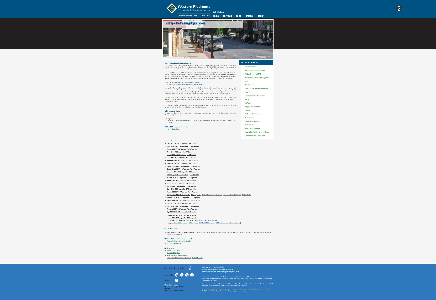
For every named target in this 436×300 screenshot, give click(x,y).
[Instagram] (192, 275)
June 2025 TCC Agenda (176, 186)
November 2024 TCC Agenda (178, 166)
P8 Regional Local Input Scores (228, 223)
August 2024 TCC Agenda (177, 160)
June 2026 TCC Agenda (177, 218)
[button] (399, 8)
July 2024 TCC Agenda (176, 157)
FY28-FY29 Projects (206, 223)
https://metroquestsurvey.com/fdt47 (188, 82)
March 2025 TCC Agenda (176, 178)
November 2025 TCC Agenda (178, 197)
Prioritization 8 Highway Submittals (237, 195)
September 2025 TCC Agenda (178, 195)
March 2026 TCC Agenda (176, 209)
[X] (187, 275)
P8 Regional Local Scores (207, 220)
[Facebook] (181, 275)
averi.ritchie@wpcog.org (175, 234)
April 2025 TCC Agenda (176, 180)
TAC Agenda (191, 157)
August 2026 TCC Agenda (177, 223)
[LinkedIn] (176, 275)
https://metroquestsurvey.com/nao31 (191, 84)
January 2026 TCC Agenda (177, 203)
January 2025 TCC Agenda (177, 172)
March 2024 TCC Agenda (176, 149)
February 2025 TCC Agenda (177, 175)
